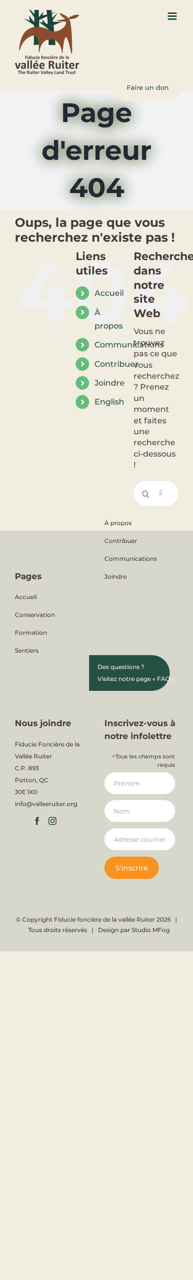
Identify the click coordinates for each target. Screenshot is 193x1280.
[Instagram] (52, 821)
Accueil (109, 293)
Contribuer (117, 364)
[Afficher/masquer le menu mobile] (173, 16)
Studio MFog (151, 930)
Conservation (35, 614)
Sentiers (27, 650)
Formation (31, 632)
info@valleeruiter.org (46, 804)
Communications (130, 558)
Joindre (110, 383)
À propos (118, 523)
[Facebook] (37, 821)
